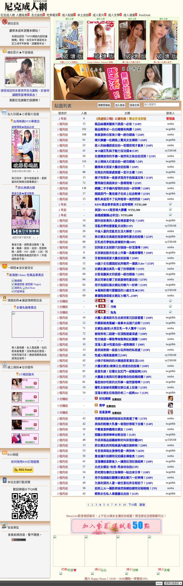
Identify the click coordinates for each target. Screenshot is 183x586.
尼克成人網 (8, 15)
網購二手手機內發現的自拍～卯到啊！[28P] (122, 188)
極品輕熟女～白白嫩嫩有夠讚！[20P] (118, 129)
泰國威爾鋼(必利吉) (107, 215)
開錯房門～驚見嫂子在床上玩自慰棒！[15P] (122, 193)
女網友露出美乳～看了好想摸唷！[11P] (119, 268)
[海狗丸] (17, 288)
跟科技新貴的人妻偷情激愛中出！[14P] (119, 220)
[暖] (170, 301)
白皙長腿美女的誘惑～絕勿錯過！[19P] (119, 274)
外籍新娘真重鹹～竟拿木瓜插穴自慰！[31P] (122, 323)
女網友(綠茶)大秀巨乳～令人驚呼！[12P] (120, 328)
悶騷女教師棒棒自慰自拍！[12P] (115, 434)
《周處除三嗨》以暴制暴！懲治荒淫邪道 (120, 118)
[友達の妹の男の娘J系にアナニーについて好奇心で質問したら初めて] (25, 167)
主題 (127, 113)
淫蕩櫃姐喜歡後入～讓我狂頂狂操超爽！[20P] (124, 461)
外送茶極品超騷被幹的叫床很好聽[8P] (119, 440)
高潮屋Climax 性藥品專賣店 (26, 275)
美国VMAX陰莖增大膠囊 (111, 209)
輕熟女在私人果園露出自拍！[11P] (116, 493)
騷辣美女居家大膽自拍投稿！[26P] (116, 167)
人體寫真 (22, 15)
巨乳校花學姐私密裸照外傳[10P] (115, 242)
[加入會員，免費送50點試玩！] (116, 533)
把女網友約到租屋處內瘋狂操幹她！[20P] (121, 445)
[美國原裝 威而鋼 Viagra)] (26, 284)
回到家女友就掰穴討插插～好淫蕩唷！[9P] (121, 247)
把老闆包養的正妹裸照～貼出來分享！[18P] (122, 472)
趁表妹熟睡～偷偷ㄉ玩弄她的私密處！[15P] (122, 349)
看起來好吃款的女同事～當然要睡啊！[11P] (122, 382)
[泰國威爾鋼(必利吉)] (170, 215)
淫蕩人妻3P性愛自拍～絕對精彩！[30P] (119, 344)
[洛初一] (17, 415)
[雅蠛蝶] (17, 280)
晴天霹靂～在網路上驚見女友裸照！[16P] (121, 140)
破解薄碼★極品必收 (23, 127)
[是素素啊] (170, 413)
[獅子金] (17, 387)
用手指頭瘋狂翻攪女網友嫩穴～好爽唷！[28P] (124, 477)
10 (124, 504)
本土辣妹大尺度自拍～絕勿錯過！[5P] (119, 161)
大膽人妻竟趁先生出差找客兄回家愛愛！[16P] (124, 317)
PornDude (144, 15)
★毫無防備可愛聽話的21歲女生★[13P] (119, 290)
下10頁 (132, 504)
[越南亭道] (17, 442)
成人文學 (114, 15)
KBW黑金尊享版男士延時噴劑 (114, 204)
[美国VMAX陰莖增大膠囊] (170, 209)
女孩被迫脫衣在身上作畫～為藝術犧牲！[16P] (124, 252)
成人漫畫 (130, 15)
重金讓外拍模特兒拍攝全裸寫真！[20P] (119, 456)
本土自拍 (83, 15)
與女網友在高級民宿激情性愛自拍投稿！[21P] (124, 236)
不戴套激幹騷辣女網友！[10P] (114, 429)
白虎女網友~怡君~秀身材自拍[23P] (116, 466)
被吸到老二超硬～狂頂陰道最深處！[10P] (121, 333)
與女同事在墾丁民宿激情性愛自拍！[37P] (121, 279)
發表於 (62, 113)
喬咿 (101, 405)
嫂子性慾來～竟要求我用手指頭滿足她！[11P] (124, 177)
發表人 (170, 113)
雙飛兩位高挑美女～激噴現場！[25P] (118, 183)
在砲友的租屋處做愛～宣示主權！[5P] (119, 172)
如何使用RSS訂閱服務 (25, 461)
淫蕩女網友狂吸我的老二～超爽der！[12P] (121, 392)
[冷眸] (170, 306)
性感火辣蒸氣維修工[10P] (111, 355)
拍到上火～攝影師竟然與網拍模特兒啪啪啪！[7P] (126, 488)
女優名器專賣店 (26, 307)
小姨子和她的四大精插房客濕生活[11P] (119, 360)
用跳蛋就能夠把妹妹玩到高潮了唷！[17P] (121, 418)
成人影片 (99, 15)
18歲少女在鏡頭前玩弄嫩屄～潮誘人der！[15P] (124, 263)
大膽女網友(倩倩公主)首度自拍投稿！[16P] (122, 366)
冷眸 (112, 306)
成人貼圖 (68, 15)
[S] (17, 401)
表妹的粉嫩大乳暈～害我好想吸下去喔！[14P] (124, 424)
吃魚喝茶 (53, 15)
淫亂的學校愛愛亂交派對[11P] (114, 226)
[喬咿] (170, 406)
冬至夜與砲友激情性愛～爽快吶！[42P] (119, 450)
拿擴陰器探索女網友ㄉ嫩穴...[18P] (116, 295)
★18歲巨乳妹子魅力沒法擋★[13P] (116, 150)
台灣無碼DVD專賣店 (26, 121)
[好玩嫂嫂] (170, 399)
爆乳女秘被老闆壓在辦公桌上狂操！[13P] (121, 387)
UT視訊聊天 (26, 374)
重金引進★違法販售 (23, 193)
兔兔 (112, 312)
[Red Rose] (29, 288)
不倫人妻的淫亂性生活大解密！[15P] (118, 231)
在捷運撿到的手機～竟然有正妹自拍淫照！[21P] (125, 156)
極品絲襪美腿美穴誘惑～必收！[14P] (118, 124)
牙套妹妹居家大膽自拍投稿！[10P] (116, 258)
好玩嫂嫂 (104, 398)
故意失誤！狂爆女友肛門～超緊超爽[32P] (121, 371)
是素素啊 (104, 412)
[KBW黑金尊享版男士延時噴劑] (170, 204)
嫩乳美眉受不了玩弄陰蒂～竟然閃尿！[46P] (122, 199)
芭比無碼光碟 (26, 187)
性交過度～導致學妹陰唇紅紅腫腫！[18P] (121, 339)
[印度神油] (18, 291)
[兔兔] (170, 312)
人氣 (84, 113)
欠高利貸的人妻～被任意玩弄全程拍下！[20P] (124, 483)
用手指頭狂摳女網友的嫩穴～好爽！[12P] (121, 285)
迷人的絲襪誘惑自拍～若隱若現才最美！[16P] (124, 145)
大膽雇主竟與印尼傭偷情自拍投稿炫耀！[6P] (123, 376)
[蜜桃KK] (17, 428)
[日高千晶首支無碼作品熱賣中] (116, 99)
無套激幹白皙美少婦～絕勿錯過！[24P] (119, 134)
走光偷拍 (37, 15)
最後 (142, 504)
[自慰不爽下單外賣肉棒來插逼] (25, 233)
